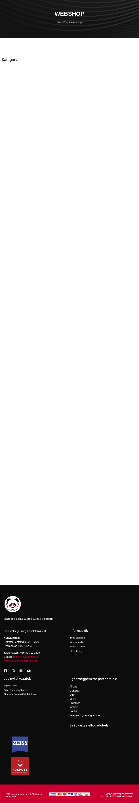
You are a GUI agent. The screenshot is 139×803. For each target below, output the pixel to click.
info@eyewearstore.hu (26, 656)
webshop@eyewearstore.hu (20, 660)
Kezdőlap (62, 22)
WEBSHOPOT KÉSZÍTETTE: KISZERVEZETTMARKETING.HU (117, 795)
